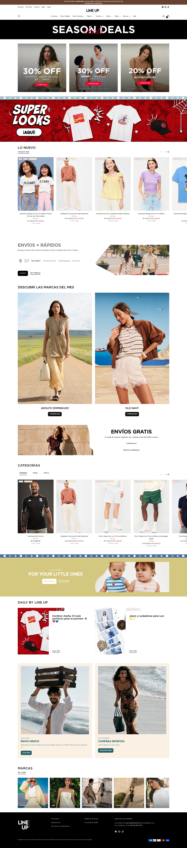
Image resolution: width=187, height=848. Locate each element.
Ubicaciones (55, 822)
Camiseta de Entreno (36, 536)
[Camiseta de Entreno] (36, 506)
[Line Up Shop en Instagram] (165, 7)
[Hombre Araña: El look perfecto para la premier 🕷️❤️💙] (41, 631)
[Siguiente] (136, 2)
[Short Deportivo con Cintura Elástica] (113, 506)
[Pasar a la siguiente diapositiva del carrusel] (167, 152)
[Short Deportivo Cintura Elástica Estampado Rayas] (151, 506)
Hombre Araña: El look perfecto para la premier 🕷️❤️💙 (69, 619)
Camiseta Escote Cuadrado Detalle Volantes (113, 214)
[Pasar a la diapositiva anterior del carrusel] (162, 152)
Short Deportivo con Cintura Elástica (113, 536)
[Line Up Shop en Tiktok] (168, 7)
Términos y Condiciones (131, 450)
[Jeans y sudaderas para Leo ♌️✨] (118, 631)
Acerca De (55, 819)
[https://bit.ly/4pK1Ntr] (93, 121)
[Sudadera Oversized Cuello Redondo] (74, 184)
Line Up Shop (32, 839)
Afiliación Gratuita (91, 819)
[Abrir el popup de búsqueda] (19, 16)
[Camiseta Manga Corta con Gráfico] (151, 184)
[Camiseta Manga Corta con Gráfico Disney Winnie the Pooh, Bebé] (36, 184)
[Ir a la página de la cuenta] (163, 16)
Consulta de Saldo (91, 822)
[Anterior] (50, 2)
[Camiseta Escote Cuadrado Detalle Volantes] (113, 184)
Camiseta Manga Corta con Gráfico (151, 214)
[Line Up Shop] (93, 10)
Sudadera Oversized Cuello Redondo (74, 214)
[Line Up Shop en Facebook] (163, 7)
